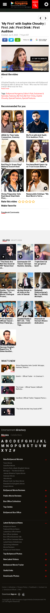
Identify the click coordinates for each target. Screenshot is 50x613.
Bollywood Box (12, 512)
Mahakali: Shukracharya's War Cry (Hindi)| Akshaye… (41, 293)
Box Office (12, 501)
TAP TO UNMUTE (40, 59)
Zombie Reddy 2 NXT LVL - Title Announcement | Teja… (24, 322)
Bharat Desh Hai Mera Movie (13, 481)
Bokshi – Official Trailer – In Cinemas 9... (30, 376)
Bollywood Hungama (14, 94)
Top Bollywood (12, 554)
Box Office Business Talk (12, 537)
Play (20, 130)
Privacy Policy (22, 587)
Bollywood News (9, 526)
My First (20, 96)
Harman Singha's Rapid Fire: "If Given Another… (7, 349)
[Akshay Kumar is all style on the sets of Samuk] (25, 280)
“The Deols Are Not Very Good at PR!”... (29, 409)
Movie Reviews (8, 547)
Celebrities (16, 435)
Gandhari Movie (9, 466)
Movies (5, 435)
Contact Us (43, 587)
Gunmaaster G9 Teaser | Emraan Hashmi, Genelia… (24, 264)
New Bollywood (13, 459)
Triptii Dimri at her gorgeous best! (40, 264)
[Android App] (19, 594)
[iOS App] (23, 594)
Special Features (29, 98)
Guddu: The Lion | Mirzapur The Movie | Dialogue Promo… (7, 293)
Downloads (11, 576)
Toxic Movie (7, 463)
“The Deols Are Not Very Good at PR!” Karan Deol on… (7, 265)
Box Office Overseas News (13, 539)
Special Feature (15, 98)
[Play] (3, 257)
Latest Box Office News (12, 532)
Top (8, 507)
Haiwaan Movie (9, 476)
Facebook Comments (10, 212)
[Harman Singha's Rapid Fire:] (8, 337)
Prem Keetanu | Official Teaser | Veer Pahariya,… (7, 321)
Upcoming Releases (10, 545)
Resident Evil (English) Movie (13, 484)
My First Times (30, 96)
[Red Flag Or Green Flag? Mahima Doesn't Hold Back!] (12, 151)
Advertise (12, 587)
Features (12, 96)
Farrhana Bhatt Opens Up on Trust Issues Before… (36, 166)
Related (6, 240)
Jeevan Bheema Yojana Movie (14, 473)
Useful (8, 570)
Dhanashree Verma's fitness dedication (41, 321)
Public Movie (12, 496)
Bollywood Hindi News (11, 550)
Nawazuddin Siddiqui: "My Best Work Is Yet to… (37, 195)
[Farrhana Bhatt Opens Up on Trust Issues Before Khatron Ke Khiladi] (37, 151)
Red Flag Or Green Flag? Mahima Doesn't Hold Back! (11, 167)
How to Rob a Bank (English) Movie (16, 468)
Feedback (33, 587)
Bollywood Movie (14, 490)
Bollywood (13, 565)
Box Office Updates (10, 534)
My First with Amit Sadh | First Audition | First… (36, 136)
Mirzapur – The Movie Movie (13, 471)
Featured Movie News (11, 529)
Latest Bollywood (13, 523)
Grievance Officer (10, 590)
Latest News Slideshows (12, 542)
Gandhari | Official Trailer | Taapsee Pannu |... (31, 398)
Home (4, 587)
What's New (16, 240)
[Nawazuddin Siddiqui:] (37, 180)
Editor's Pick (28, 94)
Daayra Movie (8, 486)
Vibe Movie (7, 478)
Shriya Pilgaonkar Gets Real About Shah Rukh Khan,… (11, 196)
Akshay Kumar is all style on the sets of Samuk (24, 292)
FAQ (19, 590)
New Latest (11, 559)
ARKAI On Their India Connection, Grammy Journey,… (10, 137)
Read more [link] (5, 88)
